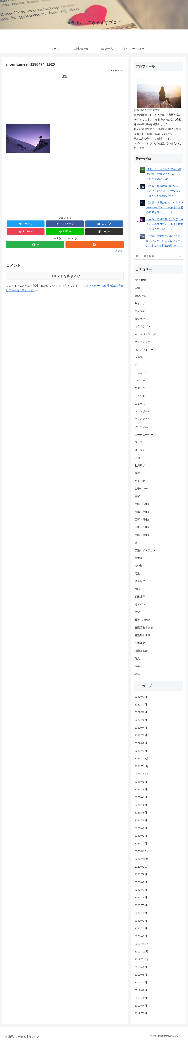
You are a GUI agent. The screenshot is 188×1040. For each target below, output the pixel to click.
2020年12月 (142, 851)
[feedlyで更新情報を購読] (35, 244)
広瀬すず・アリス (145, 550)
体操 (137, 457)
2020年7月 (141, 889)
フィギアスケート (145, 419)
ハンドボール (142, 411)
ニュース (140, 403)
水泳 (137, 588)
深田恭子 (140, 596)
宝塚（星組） (142, 511)
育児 (137, 658)
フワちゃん (141, 426)
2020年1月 (141, 936)
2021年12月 (142, 758)
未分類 (138, 565)
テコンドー (141, 396)
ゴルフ (138, 357)
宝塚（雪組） (142, 534)
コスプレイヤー (144, 349)
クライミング (142, 341)
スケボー (140, 380)
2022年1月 (141, 750)
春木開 (138, 558)
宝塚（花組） (142, 527)
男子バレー (141, 604)
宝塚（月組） (142, 519)
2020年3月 (141, 920)
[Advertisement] (65, 99)
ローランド (141, 449)
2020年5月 (141, 905)
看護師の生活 (142, 635)
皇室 (137, 612)
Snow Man (141, 295)
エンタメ (140, 310)
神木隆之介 (141, 643)
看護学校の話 (142, 619)
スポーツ (140, 388)
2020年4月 (141, 912)
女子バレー (141, 488)
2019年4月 (141, 1005)
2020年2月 (141, 928)
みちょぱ (140, 303)
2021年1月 (141, 843)
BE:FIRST (140, 280)
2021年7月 (141, 797)
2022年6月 (141, 712)
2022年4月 (141, 727)
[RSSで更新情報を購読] (95, 244)
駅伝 (137, 673)
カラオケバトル (144, 326)
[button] (104, 231)
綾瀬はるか (141, 650)
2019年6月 (141, 990)
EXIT (137, 287)
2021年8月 (141, 789)
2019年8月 (141, 974)
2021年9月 (141, 781)
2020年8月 (141, 882)
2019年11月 (141, 951)
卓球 (137, 473)
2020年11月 (141, 858)
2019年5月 (141, 998)
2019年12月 (142, 943)
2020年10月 (142, 866)
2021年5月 (141, 812)
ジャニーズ (141, 372)
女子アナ (140, 480)
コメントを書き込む (65, 276)
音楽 (137, 666)
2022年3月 (141, 735)
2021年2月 (141, 835)
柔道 (137, 573)
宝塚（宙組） (142, 504)
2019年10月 (142, 959)
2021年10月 (142, 774)
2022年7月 (141, 704)
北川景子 (140, 465)
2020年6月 (141, 897)
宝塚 (137, 496)
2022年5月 (141, 719)
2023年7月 (141, 696)
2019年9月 (141, 967)
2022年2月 (141, 743)
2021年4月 (141, 820)
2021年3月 (141, 828)
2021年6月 (141, 804)
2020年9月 (141, 874)
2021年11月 (141, 766)
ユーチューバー (144, 434)
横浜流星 (140, 581)
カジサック (141, 318)
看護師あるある (144, 627)
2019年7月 (141, 982)
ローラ (138, 442)
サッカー (140, 365)
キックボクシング (145, 334)
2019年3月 (141, 1013)
